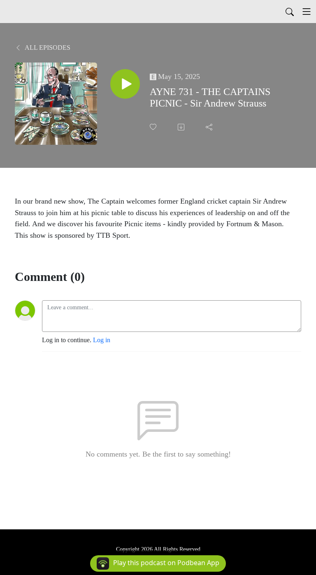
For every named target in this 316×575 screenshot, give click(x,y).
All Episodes (46, 47)
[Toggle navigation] (306, 11)
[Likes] (154, 127)
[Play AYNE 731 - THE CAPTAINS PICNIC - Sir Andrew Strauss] (125, 84)
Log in (101, 339)
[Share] (210, 127)
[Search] (289, 11)
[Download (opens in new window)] (182, 127)
